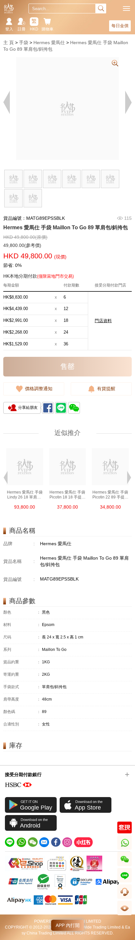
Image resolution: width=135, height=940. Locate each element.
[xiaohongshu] (83, 842)
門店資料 (103, 320)
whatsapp (125, 849)
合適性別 (22, 724)
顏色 (22, 612)
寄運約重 (22, 674)
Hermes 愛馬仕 (49, 42)
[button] (6, 477)
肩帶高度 (22, 699)
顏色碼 (22, 712)
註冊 (22, 29)
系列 (22, 650)
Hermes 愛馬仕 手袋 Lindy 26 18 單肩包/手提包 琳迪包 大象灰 (25, 495)
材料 (22, 625)
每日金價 (119, 25)
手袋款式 (22, 687)
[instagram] (67, 842)
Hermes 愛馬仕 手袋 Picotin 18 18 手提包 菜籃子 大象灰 (67, 495)
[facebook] (56, 842)
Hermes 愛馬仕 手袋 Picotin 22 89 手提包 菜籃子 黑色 (110, 495)
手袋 (23, 42)
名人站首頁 (8, 8)
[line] (10, 842)
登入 (9, 29)
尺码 (22, 637)
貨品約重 (22, 662)
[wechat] (33, 842)
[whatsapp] (21, 842)
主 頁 (8, 42)
